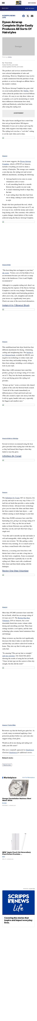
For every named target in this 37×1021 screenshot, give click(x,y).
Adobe (10, 57)
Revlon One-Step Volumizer (15, 571)
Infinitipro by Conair (12, 498)
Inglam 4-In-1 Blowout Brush (16, 305)
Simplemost (30, 750)
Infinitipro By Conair (11, 456)
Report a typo (7, 765)
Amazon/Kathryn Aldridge (10, 438)
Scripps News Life (8, 16)
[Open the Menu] (3, 2)
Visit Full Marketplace (28, 777)
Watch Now (31, 3)
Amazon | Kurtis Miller (9, 725)
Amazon (4, 156)
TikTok (26, 91)
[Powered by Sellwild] (32, 888)
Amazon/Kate (6, 265)
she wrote (5, 273)
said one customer (8, 656)
